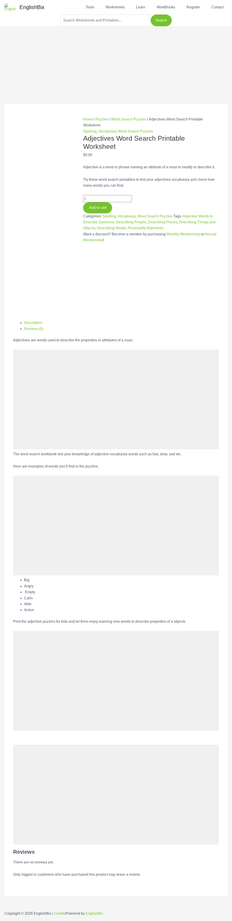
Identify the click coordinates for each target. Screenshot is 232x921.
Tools (90, 7)
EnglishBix (31, 7)
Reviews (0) (33, 329)
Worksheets (115, 7)
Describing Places (162, 222)
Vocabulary (107, 131)
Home (88, 119)
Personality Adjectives (145, 228)
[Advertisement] (116, 58)
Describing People (131, 222)
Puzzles (102, 119)
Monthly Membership (183, 234)
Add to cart (97, 208)
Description (33, 323)
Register (193, 7)
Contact (217, 7)
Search (161, 20)
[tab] (121, 323)
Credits (59, 913)
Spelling (90, 131)
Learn (140, 7)
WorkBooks (166, 7)
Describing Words (111, 228)
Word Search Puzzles (128, 119)
